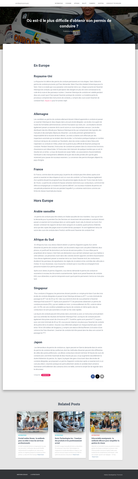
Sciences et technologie (113, 3)
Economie (68, 3)
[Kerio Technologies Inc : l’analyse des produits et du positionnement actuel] (69, 421)
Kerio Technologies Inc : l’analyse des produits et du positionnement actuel (68, 440)
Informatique (59, 3)
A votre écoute (35, 474)
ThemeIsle (120, 475)
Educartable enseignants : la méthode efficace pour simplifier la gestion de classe (105, 440)
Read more (40, 454)
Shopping (101, 3)
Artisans (76, 3)
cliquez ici (48, 101)
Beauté (84, 3)
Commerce (92, 3)
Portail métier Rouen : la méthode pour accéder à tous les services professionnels (31, 440)
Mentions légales (22, 474)
